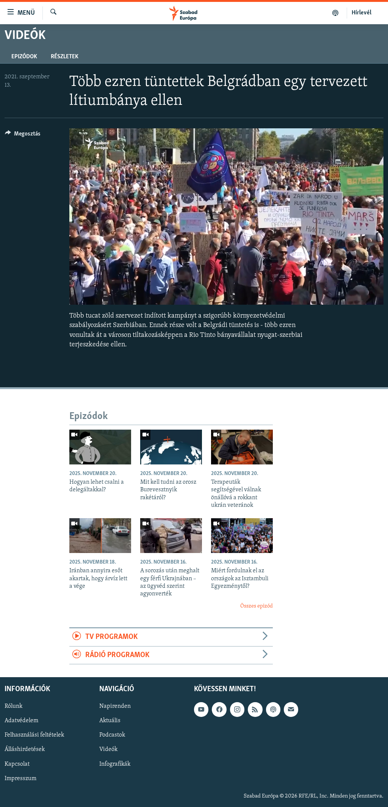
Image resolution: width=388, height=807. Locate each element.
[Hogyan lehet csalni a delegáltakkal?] (100, 447)
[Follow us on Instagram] (237, 709)
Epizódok (24, 57)
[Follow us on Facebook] (219, 709)
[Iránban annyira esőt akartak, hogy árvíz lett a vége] (100, 535)
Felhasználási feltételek (34, 735)
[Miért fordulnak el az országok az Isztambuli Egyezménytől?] (242, 535)
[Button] (23, 135)
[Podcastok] (335, 13)
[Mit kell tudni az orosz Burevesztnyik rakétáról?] (171, 447)
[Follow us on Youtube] (201, 709)
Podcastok (112, 735)
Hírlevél (361, 13)
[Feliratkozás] (291, 709)
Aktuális (109, 721)
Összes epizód (256, 606)
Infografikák (114, 764)
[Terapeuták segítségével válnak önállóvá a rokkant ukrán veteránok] (242, 447)
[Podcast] (273, 709)
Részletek (64, 57)
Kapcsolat (17, 764)
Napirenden (115, 706)
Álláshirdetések (25, 749)
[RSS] (255, 709)
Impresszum (20, 779)
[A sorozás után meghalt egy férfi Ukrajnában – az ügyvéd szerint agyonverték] (171, 535)
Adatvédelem (21, 721)
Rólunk (13, 706)
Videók (108, 749)
